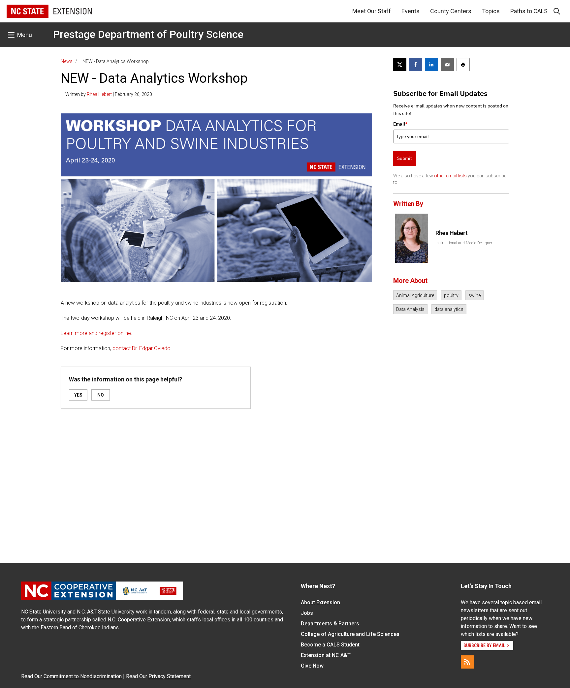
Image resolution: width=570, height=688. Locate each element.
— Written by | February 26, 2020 (106, 94)
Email (400, 124)
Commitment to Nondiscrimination (83, 676)
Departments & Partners (330, 623)
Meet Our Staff (371, 11)
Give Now (312, 666)
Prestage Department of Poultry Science (148, 34)
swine (474, 295)
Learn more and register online (96, 333)
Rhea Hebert (99, 94)
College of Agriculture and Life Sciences (350, 634)
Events (410, 11)
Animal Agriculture (415, 295)
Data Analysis (410, 309)
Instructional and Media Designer (463, 243)
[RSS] (467, 662)
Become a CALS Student (330, 645)
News (67, 61)
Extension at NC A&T (326, 655)
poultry (451, 295)
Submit (404, 158)
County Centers (450, 11)
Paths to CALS (529, 11)
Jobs (307, 613)
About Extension (320, 602)
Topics (491, 11)
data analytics (448, 309)
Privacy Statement (169, 676)
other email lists (450, 175)
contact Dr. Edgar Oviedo (141, 348)
